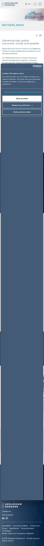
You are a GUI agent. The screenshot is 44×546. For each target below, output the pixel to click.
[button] (35, 5)
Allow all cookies (22, 98)
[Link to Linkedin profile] (3, 518)
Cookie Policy (35, 526)
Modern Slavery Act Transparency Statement (18, 533)
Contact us (6, 511)
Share (36, 35)
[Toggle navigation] (40, 4)
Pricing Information (27, 528)
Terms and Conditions (20, 526)
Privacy (4, 528)
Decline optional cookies (22, 112)
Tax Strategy (6, 531)
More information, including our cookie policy (21, 92)
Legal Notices (14, 528)
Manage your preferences (21, 105)
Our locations (7, 515)
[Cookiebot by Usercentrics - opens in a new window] (33, 66)
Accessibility (6, 526)
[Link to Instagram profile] (6, 518)
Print (40, 35)
